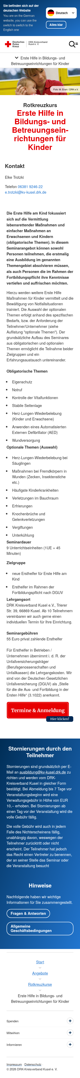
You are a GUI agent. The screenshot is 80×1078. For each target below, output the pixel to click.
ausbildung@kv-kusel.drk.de (42, 772)
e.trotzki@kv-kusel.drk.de (25, 192)
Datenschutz (32, 1064)
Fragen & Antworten (28, 913)
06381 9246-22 (30, 186)
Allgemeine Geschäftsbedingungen (31, 928)
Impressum (14, 1064)
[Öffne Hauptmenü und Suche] (73, 44)
